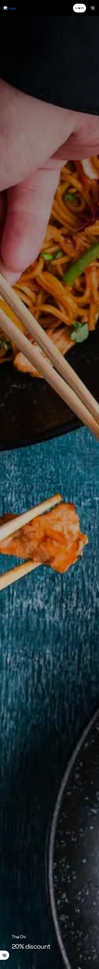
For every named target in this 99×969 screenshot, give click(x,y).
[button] (79, 8)
